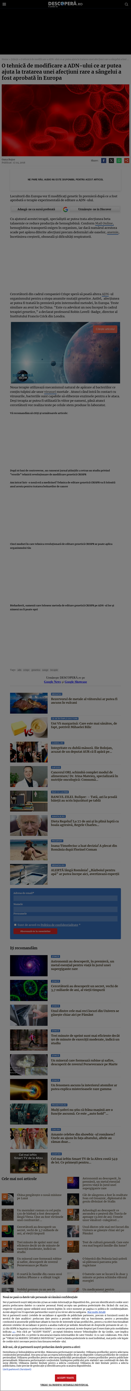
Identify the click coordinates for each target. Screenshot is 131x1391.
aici (13, 1332)
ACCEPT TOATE (65, 1377)
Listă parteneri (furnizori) (17, 1369)
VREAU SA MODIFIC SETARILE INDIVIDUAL (64, 1384)
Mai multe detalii (96, 1312)
